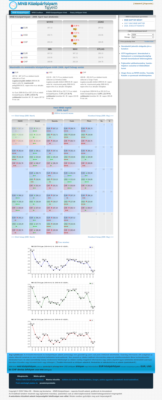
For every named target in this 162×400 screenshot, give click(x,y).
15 (61, 169)
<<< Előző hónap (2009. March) (23, 116)
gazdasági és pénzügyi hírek (53, 366)
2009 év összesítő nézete (63, 113)
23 (78, 192)
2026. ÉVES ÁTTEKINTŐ (134, 26)
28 (44, 214)
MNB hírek (12, 366)
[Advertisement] (136, 117)
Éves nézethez (63, 242)
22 (61, 192)
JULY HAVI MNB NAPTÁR (134, 23)
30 (78, 214)
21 (44, 192)
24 (96, 192)
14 (44, 169)
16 (78, 169)
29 (61, 214)
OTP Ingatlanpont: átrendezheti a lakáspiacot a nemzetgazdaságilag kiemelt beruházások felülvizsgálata (136, 56)
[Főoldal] (33, 5)
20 (27, 192)
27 (27, 214)
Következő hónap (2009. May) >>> (101, 116)
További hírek (148, 41)
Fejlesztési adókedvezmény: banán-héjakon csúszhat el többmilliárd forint (136, 65)
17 (96, 169)
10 (96, 147)
